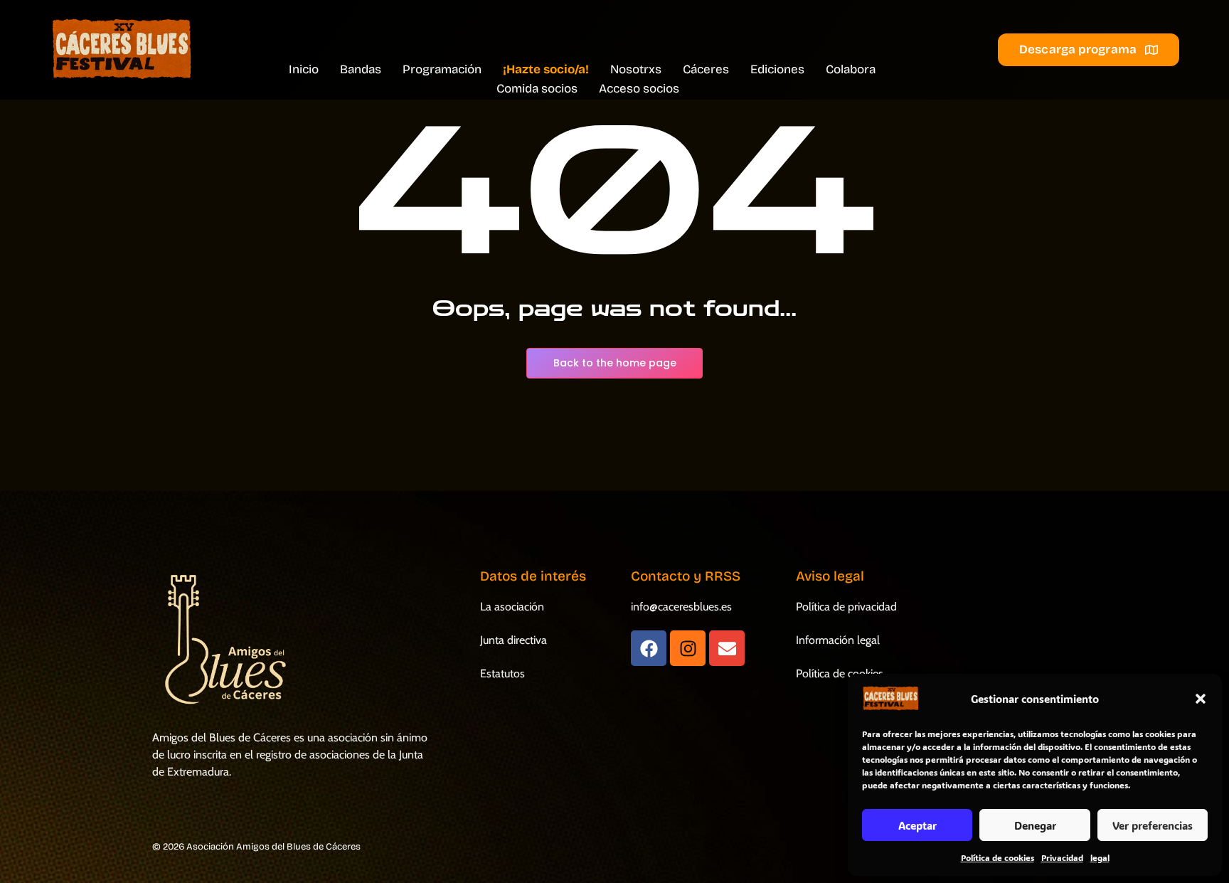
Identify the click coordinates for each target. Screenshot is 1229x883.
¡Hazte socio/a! (546, 69)
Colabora (851, 69)
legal (1100, 857)
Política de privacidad (846, 606)
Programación (442, 69)
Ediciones (777, 69)
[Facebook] (648, 648)
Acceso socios (639, 88)
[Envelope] (727, 648)
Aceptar (917, 825)
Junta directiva (513, 640)
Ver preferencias (1152, 825)
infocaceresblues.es (681, 606)
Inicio (304, 69)
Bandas (360, 69)
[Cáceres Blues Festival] (121, 49)
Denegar (1035, 825)
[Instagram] (688, 648)
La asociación (512, 606)
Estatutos (502, 673)
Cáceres (706, 69)
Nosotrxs (635, 69)
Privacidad (1062, 857)
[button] (1200, 699)
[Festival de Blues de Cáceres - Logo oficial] (223, 640)
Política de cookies (997, 857)
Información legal (838, 640)
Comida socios (537, 88)
